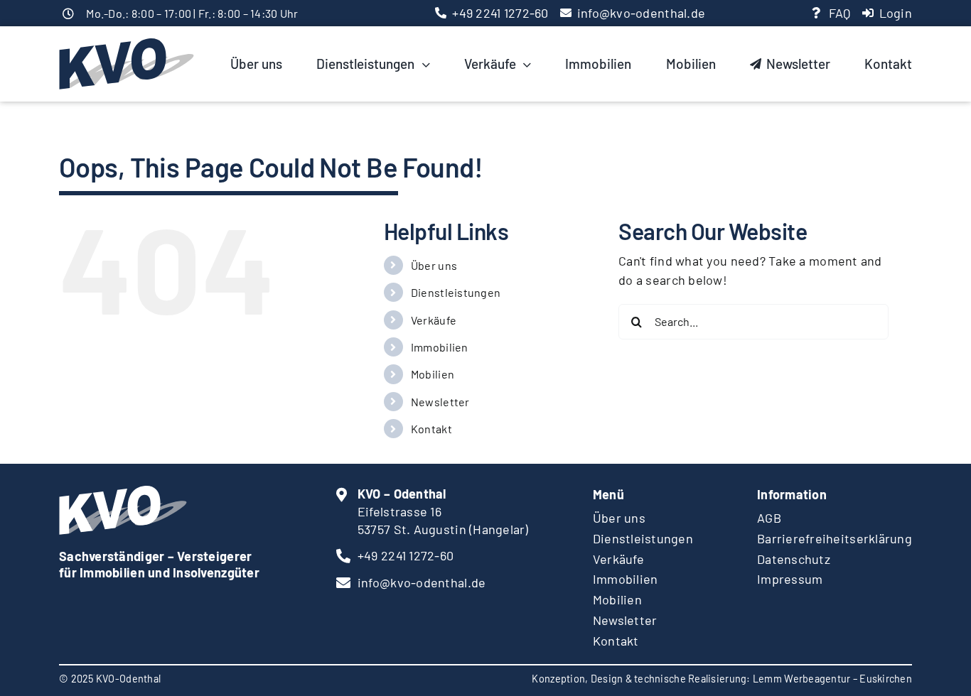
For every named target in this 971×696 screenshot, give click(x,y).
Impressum (789, 579)
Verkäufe (433, 320)
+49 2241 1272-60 (500, 13)
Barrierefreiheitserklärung (834, 538)
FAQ (840, 13)
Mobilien (432, 374)
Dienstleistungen (455, 292)
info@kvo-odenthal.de (641, 13)
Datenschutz (793, 559)
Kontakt (431, 428)
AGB (769, 518)
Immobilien (439, 347)
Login (895, 13)
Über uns (434, 265)
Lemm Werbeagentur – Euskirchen (832, 679)
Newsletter (440, 401)
